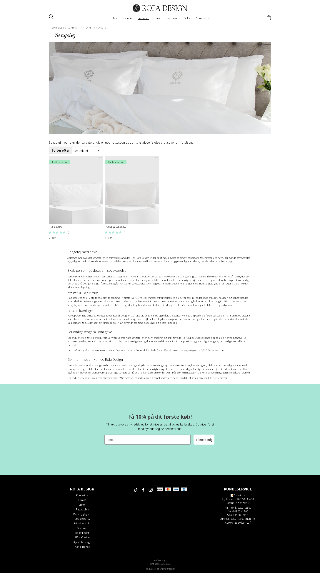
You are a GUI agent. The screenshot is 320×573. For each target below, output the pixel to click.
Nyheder (128, 18)
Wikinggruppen (167, 568)
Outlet (187, 18)
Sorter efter (60, 150)
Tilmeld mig (204, 439)
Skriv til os (239, 495)
